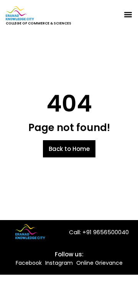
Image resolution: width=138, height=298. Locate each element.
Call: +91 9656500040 (99, 232)
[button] (128, 14)
